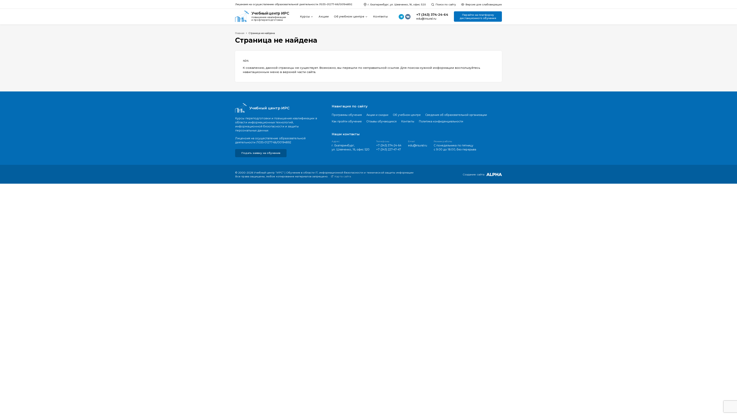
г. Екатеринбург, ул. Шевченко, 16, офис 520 (396, 4)
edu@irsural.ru (426, 18)
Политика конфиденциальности (441, 121)
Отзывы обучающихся (381, 121)
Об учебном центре (349, 16)
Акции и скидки (377, 115)
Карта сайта (342, 176)
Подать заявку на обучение (260, 152)
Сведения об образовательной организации (456, 115)
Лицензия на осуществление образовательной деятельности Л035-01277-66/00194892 (293, 4)
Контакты (380, 16)
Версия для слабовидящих (483, 4)
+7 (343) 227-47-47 (388, 149)
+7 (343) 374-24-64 (432, 15)
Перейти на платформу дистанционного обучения (478, 16)
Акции (324, 16)
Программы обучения (347, 115)
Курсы (305, 16)
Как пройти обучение (347, 121)
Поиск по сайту (445, 4)
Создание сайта (473, 174)
